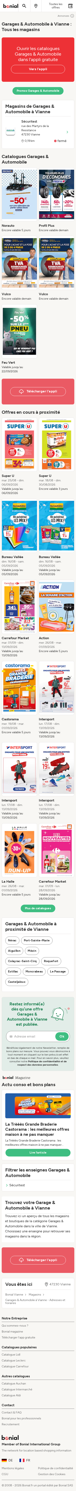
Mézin (32, 951)
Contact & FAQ (12, 1412)
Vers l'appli (38, 69)
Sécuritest (17, 1185)
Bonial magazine (12, 1331)
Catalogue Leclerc (14, 1360)
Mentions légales (13, 1468)
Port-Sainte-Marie (37, 940)
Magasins (35, 1294)
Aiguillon (14, 951)
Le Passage (58, 971)
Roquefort (51, 961)
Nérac (12, 940)
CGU (5, 1474)
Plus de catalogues (38, 908)
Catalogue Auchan (14, 1383)
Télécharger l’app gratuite (18, 1337)
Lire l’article (38, 1152)
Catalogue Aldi (11, 1395)
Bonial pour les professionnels (21, 1418)
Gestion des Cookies (51, 1474)
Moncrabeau (34, 971)
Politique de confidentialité (55, 1468)
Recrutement (10, 1424)
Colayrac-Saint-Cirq (22, 961)
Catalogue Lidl (11, 1354)
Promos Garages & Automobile (38, 91)
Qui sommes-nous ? (15, 1325)
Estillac (13, 971)
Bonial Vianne (14, 1294)
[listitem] (19, 199)
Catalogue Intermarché (17, 1389)
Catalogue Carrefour (15, 1366)
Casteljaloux (17, 982)
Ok (62, 1036)
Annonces (63, 15)
